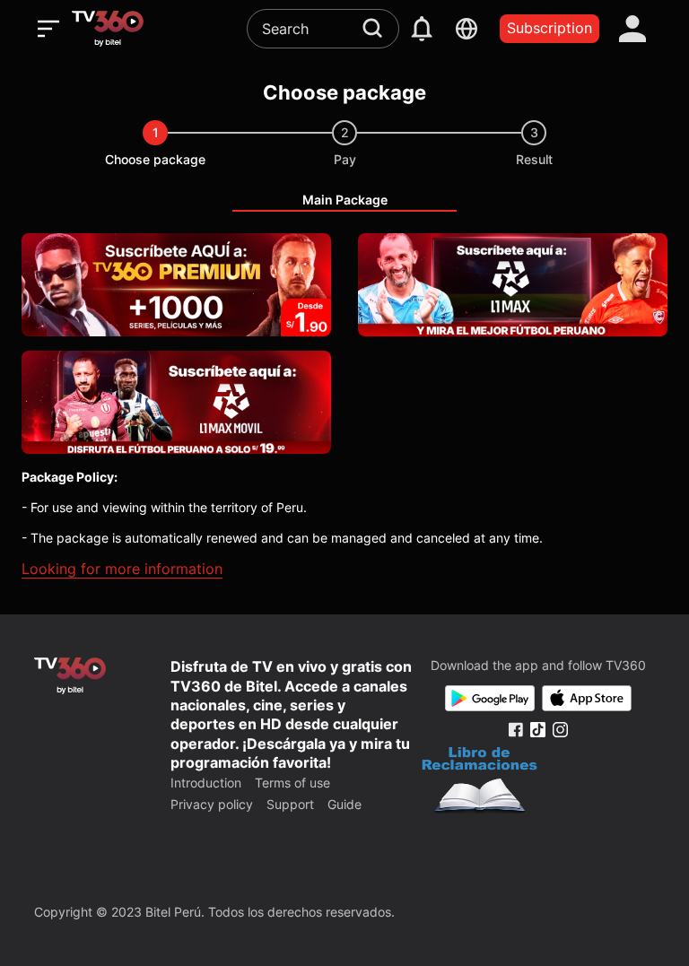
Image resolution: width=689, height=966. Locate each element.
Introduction (205, 782)
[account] (632, 28)
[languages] (466, 28)
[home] (108, 28)
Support (290, 804)
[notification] (421, 28)
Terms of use (292, 782)
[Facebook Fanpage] (515, 729)
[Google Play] (490, 698)
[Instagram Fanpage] (560, 729)
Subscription (549, 28)
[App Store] (587, 698)
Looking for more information (122, 569)
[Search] (372, 27)
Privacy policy (211, 804)
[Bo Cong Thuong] (479, 782)
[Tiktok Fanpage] (537, 729)
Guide (344, 804)
